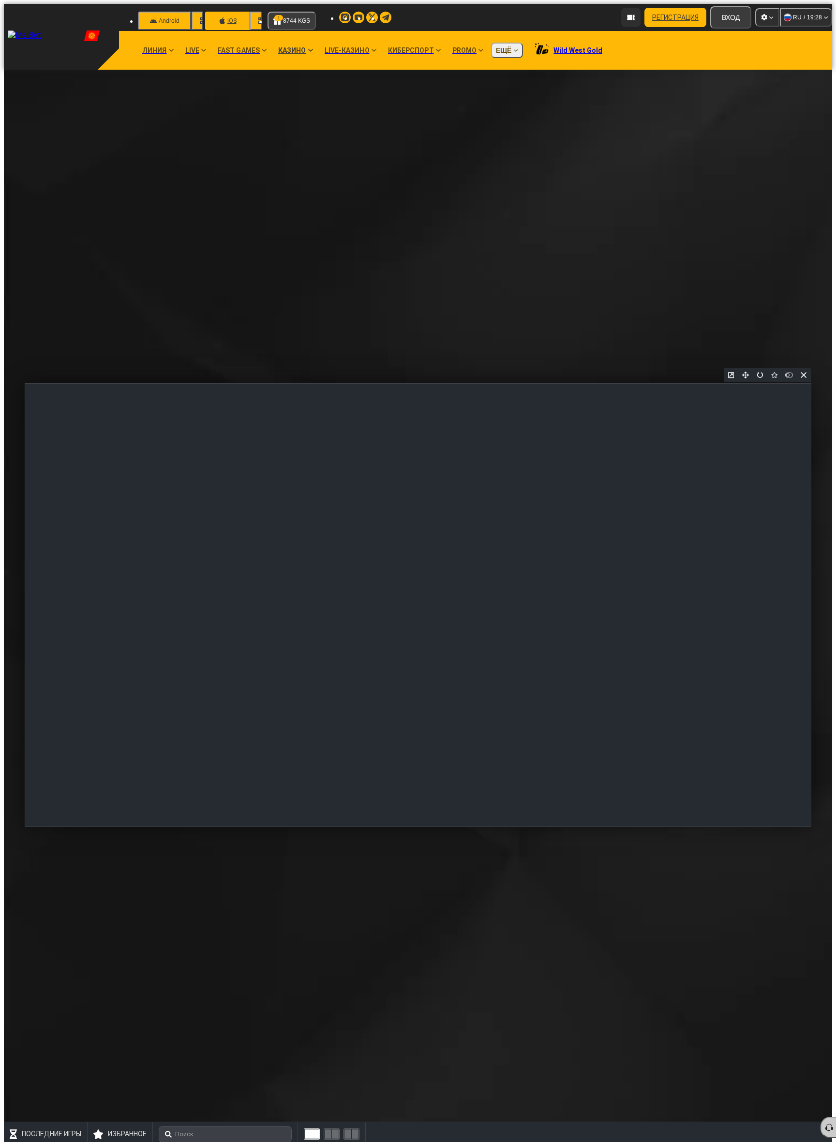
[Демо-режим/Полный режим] (789, 375)
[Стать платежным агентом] (631, 17)
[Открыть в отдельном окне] (731, 375)
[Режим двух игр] (332, 1134)
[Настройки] (767, 17)
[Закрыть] (803, 375)
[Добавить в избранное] (774, 375)
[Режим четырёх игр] (351, 1134)
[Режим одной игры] (312, 1134)
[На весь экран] (745, 375)
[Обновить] (760, 375)
